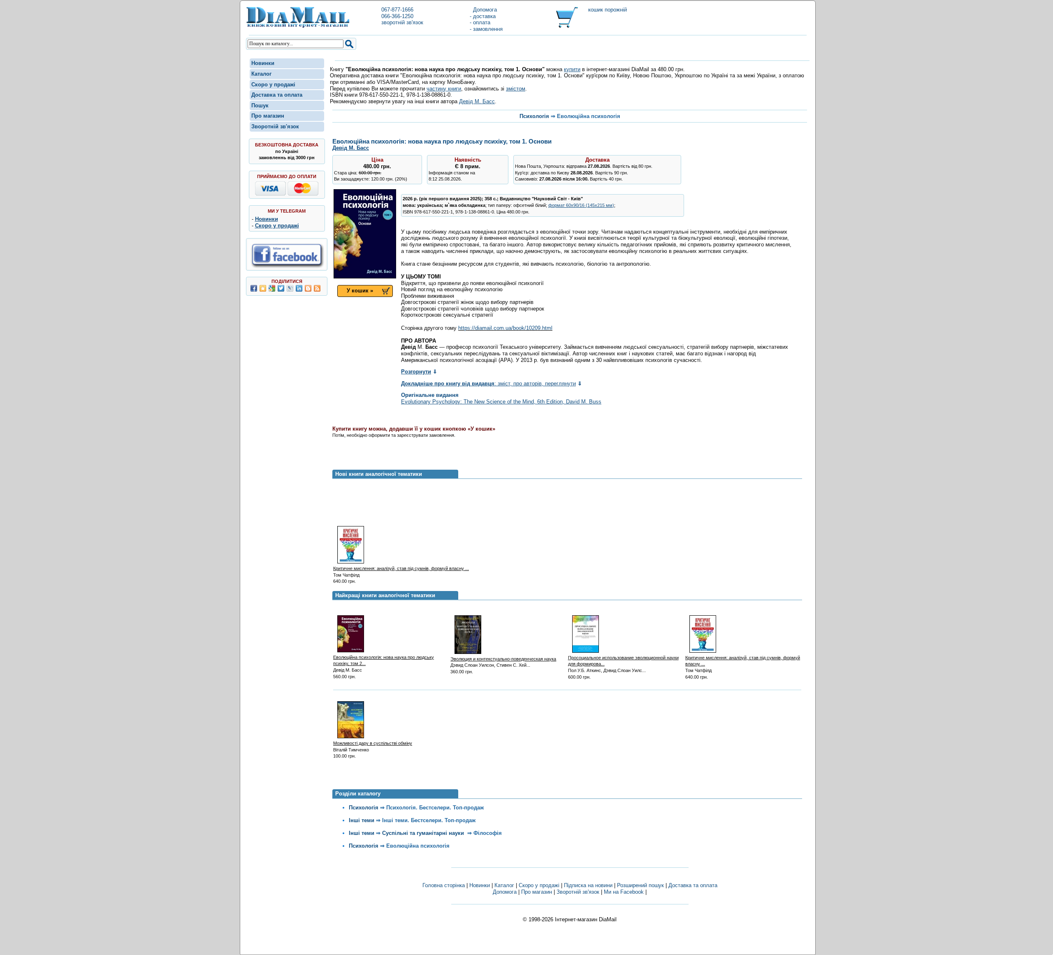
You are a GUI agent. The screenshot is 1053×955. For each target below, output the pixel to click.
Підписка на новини (589, 885)
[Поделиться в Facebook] (253, 288)
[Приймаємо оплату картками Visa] (270, 194)
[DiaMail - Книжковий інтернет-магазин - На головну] (298, 26)
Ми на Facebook (624, 892)
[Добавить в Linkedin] (299, 288)
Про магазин (267, 116)
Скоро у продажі (273, 84)
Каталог (261, 74)
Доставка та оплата (276, 95)
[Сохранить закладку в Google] (272, 288)
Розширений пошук (640, 885)
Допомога (483, 10)
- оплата (480, 22)
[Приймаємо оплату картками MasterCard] (303, 194)
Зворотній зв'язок (275, 126)
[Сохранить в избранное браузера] (263, 288)
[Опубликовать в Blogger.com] (308, 288)
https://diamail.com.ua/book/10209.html (505, 328)
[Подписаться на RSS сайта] (317, 288)
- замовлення (486, 29)
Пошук (260, 105)
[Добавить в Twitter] (281, 288)
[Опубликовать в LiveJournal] (290, 288)
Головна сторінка (443, 885)
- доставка (483, 16)
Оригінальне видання (430, 395)
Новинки (262, 63)
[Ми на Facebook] (287, 267)
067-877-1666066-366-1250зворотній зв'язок (402, 16)
